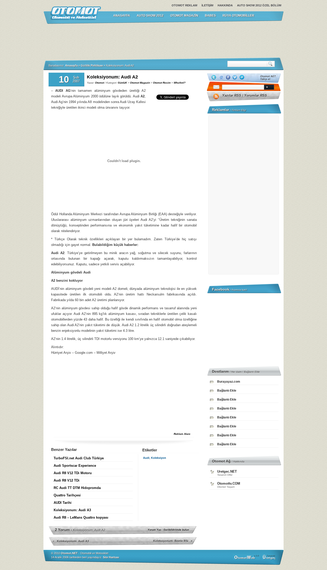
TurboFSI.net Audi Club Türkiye (79, 458)
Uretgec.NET (227, 471)
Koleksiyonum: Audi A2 (112, 76)
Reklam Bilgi (239, 110)
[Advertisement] (163, 40)
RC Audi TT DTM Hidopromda (77, 488)
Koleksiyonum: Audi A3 (72, 510)
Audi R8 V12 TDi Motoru (73, 473)
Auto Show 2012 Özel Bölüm (259, 5)
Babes (210, 15)
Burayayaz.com (228, 381)
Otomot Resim (162, 82)
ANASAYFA (121, 15)
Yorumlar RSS (255, 95)
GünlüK (122, 82)
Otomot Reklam (184, 5)
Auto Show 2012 (150, 15)
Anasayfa (71, 65)
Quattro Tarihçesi (67, 495)
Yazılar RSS (231, 95)
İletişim (207, 5)
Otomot (99, 82)
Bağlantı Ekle (252, 371)
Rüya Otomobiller (238, 15)
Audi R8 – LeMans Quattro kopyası (81, 517)
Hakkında (225, 5)
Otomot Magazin (184, 15)
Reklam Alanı (182, 433)
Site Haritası (111, 557)
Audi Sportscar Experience (75, 466)
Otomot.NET (69, 553)
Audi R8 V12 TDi (66, 480)
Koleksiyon (158, 457)
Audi (146, 457)
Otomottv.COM (228, 483)
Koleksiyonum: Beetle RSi (170, 540)
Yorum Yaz (154, 529)
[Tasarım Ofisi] (270, 559)
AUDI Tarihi (63, 503)
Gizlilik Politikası (92, 65)
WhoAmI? (179, 82)
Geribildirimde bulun (176, 529)
